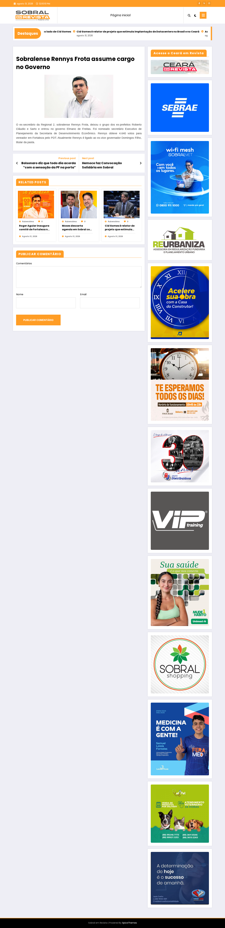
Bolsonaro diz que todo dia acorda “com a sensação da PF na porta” (48, 165)
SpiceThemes (129, 922)
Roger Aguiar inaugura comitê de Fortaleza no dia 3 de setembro (34, 227)
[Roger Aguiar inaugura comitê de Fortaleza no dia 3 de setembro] (36, 204)
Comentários (24, 263)
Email (83, 294)
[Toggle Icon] (203, 15)
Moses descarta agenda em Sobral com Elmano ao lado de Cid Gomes (77, 227)
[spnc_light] (195, 15)
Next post (88, 158)
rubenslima (28, 221)
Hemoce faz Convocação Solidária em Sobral (102, 165)
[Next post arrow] (141, 163)
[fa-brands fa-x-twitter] (204, 3)
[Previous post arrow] (17, 163)
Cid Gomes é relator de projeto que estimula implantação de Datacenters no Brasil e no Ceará (101, 31)
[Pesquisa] (189, 15)
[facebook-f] (199, 3)
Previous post (67, 158)
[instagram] (209, 3)
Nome (19, 294)
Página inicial (120, 15)
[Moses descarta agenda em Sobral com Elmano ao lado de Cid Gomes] (79, 204)
